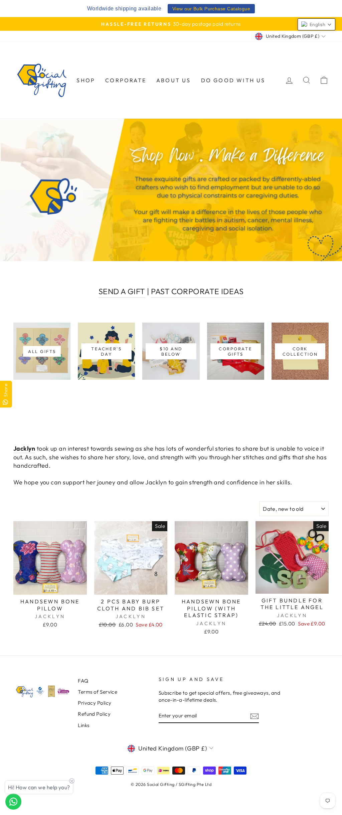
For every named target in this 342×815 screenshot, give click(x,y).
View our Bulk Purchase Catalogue (211, 8)
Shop (85, 80)
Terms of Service (97, 692)
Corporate (125, 80)
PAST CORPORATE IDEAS (197, 291)
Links (83, 725)
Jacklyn (24, 448)
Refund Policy (94, 714)
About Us (173, 80)
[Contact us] (13, 802)
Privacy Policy (94, 703)
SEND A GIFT (122, 291)
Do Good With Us (233, 80)
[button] (316, 24)
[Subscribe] (254, 715)
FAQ (83, 681)
